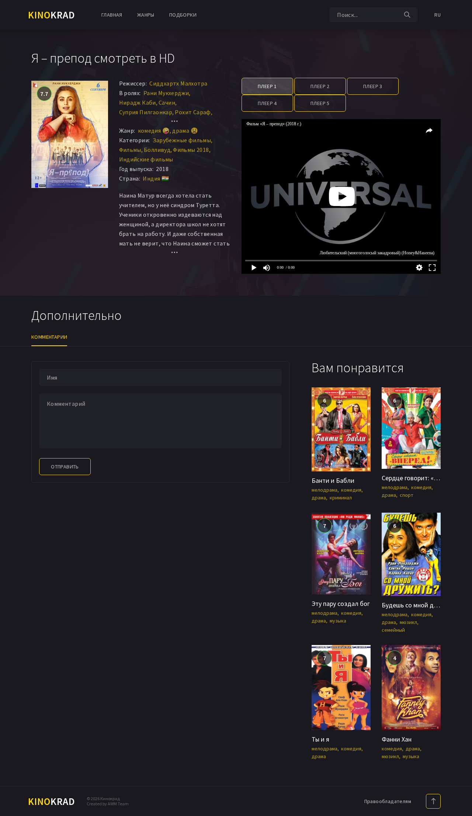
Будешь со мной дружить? (419, 605)
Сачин (167, 102)
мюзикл (408, 622)
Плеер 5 (320, 103)
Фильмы (130, 149)
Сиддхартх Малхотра (178, 83)
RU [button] (437, 14)
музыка (338, 620)
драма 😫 (185, 130)
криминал (341, 497)
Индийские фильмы (146, 159)
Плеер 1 (267, 86)
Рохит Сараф (193, 112)
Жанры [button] (146, 14)
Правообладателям (387, 801)
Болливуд (157, 149)
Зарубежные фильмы (182, 140)
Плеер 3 (372, 86)
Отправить (65, 466)
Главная (111, 14)
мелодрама (324, 490)
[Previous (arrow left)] (13, 408)
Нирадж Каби (137, 102)
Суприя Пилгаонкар (146, 112)
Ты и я (320, 739)
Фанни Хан (397, 739)
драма (319, 497)
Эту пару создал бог (341, 603)
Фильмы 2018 (191, 149)
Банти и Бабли (333, 480)
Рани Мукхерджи (166, 93)
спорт (406, 495)
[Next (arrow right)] (459, 408)
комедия (351, 490)
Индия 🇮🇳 (156, 178)
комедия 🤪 (154, 130)
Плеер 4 (267, 103)
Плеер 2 (320, 86)
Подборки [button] (183, 14)
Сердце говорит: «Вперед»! (421, 478)
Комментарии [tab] (49, 337)
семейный (393, 630)
